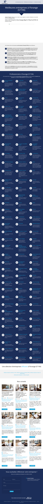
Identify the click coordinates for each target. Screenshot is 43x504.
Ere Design (7, 153)
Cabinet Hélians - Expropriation (23, 90)
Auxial (20, 202)
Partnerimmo (8, 170)
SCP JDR (34, 179)
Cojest (20, 187)
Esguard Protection (7, 297)
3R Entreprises (8, 89)
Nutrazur (35, 296)
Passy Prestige (36, 281)
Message (4, 487)
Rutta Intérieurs (8, 357)
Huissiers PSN (22, 153)
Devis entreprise (10, 400)
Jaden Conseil (36, 310)
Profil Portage (8, 281)
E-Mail (4, 484)
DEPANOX (7, 202)
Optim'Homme (22, 357)
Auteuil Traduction (7, 255)
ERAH (34, 202)
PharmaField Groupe (21, 210)
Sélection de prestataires (5, 429)
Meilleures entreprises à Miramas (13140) (10, 374)
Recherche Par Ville (32, 400)
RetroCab (7, 261)
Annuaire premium (5, 428)
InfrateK (20, 318)
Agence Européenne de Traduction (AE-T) (23, 246)
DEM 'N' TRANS (22, 114)
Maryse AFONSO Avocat (8, 81)
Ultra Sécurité (8, 216)
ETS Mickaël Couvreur (7, 246)
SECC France (35, 261)
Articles (38, 503)
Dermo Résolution (23, 179)
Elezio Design (22, 238)
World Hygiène (8, 318)
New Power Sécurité (7, 224)
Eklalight (35, 238)
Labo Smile (7, 268)
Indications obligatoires (7, 503)
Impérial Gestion (22, 303)
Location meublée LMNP (23, 144)
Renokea (21, 134)
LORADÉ (20, 124)
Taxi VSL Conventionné (22, 297)
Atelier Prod (7, 106)
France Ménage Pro (8, 232)
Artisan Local (38, 399)
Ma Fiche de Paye (36, 114)
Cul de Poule (35, 303)
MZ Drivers (21, 281)
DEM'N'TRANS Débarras (22, 195)
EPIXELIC (34, 503)
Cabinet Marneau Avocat (37, 326)
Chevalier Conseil (23, 231)
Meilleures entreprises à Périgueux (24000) (23, 374)
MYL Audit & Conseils (35, 107)
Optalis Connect (22, 170)
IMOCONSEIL (8, 124)
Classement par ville (5, 401)
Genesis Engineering (7, 195)
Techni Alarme (8, 334)
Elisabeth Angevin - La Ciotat (37, 125)
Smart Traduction (37, 245)
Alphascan (7, 209)
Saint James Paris (23, 348)
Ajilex (34, 161)
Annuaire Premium (7, 402)
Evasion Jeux (21, 254)
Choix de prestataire (32, 430)
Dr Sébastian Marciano (22, 262)
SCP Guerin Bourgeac (21, 107)
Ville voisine (10, 456)
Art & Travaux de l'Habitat (36, 255)
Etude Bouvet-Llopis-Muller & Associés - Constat (9, 116)
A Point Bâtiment (9, 134)
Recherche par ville (32, 431)
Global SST (35, 80)
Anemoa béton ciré (22, 276)
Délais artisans (18, 429)
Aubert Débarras (9, 348)
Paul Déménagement (8, 311)
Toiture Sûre (35, 231)
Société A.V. (35, 89)
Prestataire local (5, 400)
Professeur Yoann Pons (23, 269)
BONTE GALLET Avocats (8, 180)
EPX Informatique (9, 161)
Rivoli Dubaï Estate (9, 303)
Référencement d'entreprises (18, 376)
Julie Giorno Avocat (21, 98)
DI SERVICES (21, 216)
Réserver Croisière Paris (37, 335)
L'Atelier (34, 187)
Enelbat (20, 288)
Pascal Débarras (8, 288)
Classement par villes (22, 428)
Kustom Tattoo (22, 161)
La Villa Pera (35, 153)
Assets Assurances (37, 357)
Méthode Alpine (36, 223)
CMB (20, 341)
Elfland (34, 209)
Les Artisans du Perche (36, 135)
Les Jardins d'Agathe (35, 144)
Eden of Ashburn (9, 325)
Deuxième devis (32, 429)
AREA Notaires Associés (22, 311)
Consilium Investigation (36, 269)
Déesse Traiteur (36, 318)
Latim (6, 97)
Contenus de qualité (26, 376)
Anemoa (7, 275)
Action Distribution (35, 195)
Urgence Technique (35, 401)
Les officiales (8, 187)
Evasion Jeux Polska (8, 342)
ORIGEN (34, 275)
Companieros (22, 325)
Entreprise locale (10, 428)
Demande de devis (19, 458)
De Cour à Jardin (8, 238)
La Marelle (21, 80)
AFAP (34, 170)
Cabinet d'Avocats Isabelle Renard (37, 289)
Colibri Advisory (36, 216)
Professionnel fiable (8, 430)
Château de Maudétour (35, 349)
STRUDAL (21, 223)
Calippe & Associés (23, 334)
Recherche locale (22, 429)
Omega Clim (35, 97)
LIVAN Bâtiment (36, 341)
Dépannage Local (32, 399)
